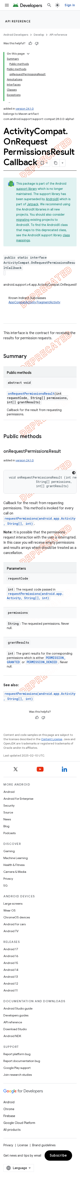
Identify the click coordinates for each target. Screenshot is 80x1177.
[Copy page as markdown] (56, 163)
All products (11, 1130)
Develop (39, 35)
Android (9, 792)
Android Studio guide (17, 1008)
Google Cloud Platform (19, 1123)
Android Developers (15, 35)
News (7, 819)
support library (26, 189)
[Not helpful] (36, 43)
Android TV (11, 931)
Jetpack (32, 204)
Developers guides (15, 1015)
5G (5, 885)
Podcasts (9, 833)
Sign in (70, 5)
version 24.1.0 (25, 108)
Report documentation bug (21, 1061)
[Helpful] (30, 43)
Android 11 (10, 990)
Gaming (9, 851)
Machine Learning (15, 858)
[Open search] (49, 5)
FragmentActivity (48, 302)
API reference (18, 21)
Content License (51, 739)
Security (9, 805)
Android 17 (10, 949)
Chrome (8, 1109)
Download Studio (15, 1029)
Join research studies (17, 1075)
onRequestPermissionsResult (31, 393)
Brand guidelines (43, 1145)
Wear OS (9, 910)
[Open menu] (7, 5)
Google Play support (17, 1068)
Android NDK (12, 1036)
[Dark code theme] (73, 472)
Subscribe (58, 1155)
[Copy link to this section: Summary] (31, 356)
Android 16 (10, 956)
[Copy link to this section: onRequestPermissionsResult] (65, 451)
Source (8, 812)
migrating (22, 220)
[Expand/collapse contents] (28, 53)
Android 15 (10, 963)
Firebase (9, 1116)
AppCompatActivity (22, 302)
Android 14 (10, 970)
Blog (6, 826)
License (22, 1145)
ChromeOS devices (16, 917)
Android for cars (14, 924)
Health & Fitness (14, 865)
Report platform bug (17, 1054)
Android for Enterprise (18, 799)
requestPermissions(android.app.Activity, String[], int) (35, 596)
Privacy (8, 879)
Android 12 (10, 983)
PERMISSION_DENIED (42, 662)
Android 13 (10, 977)
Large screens (12, 903)
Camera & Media (14, 872)
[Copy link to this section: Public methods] (46, 436)
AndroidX (52, 199)
